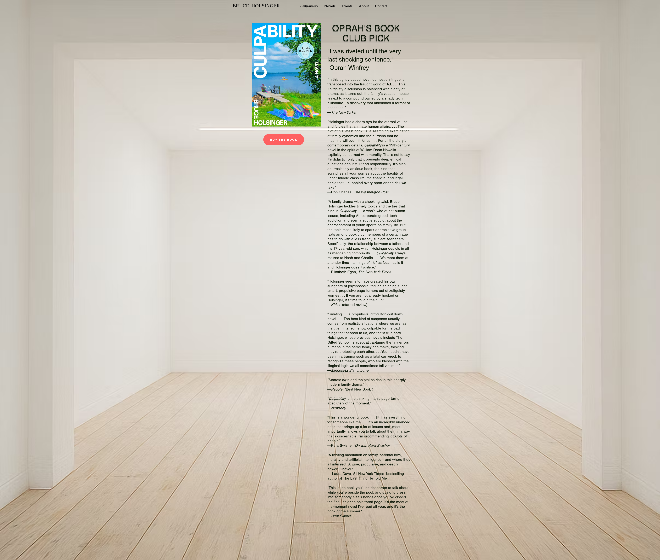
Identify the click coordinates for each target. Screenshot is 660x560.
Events (347, 6)
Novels (330, 6)
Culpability (309, 6)
